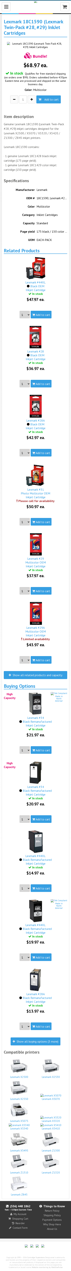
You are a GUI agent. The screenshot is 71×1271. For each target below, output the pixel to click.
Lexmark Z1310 (19, 1172)
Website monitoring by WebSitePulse (47, 1267)
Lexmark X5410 (51, 1128)
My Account (20, 1214)
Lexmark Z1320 (51, 1172)
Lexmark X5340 (19, 1128)
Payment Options (52, 1219)
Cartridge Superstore (35, 1257)
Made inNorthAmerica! (59, 698)
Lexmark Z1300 (51, 1150)
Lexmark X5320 (51, 1121)
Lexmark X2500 (19, 1077)
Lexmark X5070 (51, 1099)
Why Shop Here (52, 1224)
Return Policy (52, 1210)
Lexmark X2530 (51, 1077)
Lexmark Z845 (19, 1194)
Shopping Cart (20, 1218)
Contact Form (20, 1227)
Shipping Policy (52, 1215)
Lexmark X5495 (19, 1150)
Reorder (20, 1223)
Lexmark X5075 (19, 1121)
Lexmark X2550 (19, 1099)
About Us (52, 1229)
